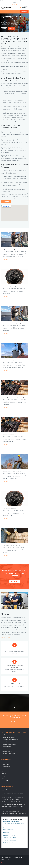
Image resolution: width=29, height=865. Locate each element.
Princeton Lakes (5, 780)
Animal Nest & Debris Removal (8, 749)
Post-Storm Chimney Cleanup (8, 753)
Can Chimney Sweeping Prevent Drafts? (10, 811)
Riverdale (4, 762)
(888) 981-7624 (25, 7)
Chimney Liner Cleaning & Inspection (10, 739)
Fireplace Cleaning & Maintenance (9, 741)
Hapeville (4, 773)
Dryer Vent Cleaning (6, 734)
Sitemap (7, 859)
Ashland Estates (5, 764)
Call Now (4, 28)
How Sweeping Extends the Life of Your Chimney (12, 801)
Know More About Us (5, 637)
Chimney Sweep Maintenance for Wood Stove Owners (13, 804)
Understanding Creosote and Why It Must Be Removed (14, 813)
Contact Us (14, 4)
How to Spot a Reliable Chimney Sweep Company (12, 806)
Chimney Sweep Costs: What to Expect (10, 799)
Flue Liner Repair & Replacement (9, 737)
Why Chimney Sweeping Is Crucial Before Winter (12, 797)
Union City (4, 771)
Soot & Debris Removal (7, 751)
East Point (4, 778)
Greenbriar (4, 783)
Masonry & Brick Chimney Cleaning (9, 744)
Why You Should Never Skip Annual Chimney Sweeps (13, 809)
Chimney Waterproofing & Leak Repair (10, 756)
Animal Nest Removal (6, 746)
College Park (4, 776)
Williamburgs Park (6, 766)
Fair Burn (4, 769)
